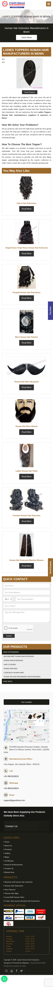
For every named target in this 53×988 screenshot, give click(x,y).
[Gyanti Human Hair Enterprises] (26, 726)
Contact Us (11, 826)
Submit (9, 636)
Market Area (9, 872)
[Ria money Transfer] (8, 917)
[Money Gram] (19, 917)
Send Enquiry (50, 567)
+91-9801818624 (11, 776)
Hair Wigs (7, 681)
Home (6, 842)
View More (26, 37)
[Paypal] (19, 911)
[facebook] (16, 971)
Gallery (7, 853)
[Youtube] (11, 971)
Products (8, 849)
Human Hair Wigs (10, 668)
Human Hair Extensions (13, 660)
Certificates (9, 861)
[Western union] (8, 911)
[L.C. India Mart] (8, 923)
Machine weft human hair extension (19, 656)
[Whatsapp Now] (4, 979)
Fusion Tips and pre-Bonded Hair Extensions (22, 677)
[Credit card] (30, 917)
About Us (8, 846)
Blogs (6, 857)
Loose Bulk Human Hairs (14, 673)
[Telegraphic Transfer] (40, 911)
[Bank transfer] (30, 911)
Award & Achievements (13, 865)
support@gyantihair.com (14, 800)
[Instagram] (6, 971)
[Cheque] (40, 917)
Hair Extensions (11, 652)
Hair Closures (10, 664)
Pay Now (50, 311)
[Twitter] (21, 971)
